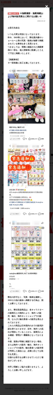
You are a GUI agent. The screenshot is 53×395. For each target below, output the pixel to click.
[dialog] (26, 196)
